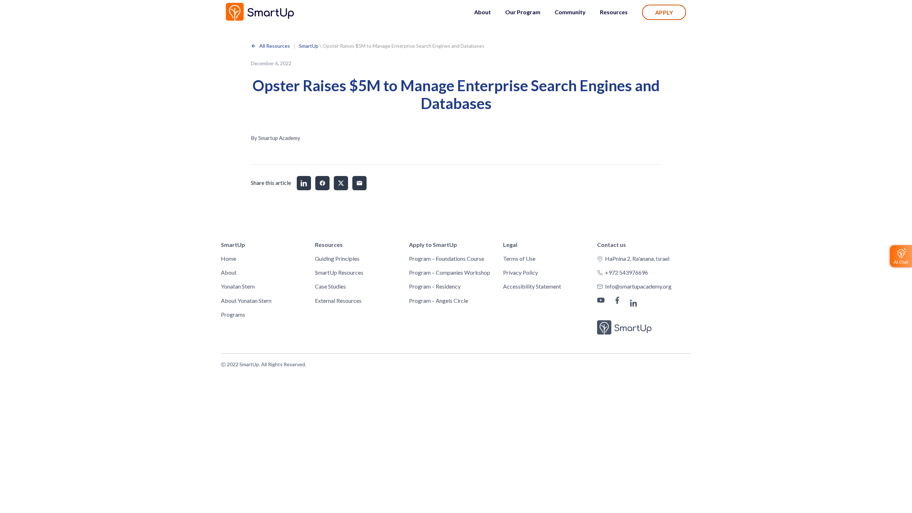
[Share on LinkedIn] (304, 183)
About (482, 12)
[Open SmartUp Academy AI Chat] (900, 256)
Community (570, 12)
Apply (664, 12)
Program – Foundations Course (446, 258)
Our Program (522, 12)
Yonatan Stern (238, 286)
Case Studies (330, 286)
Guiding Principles (337, 258)
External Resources (338, 300)
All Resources (274, 46)
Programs (233, 314)
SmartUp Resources (339, 272)
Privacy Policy (520, 272)
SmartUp (308, 46)
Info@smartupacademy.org (638, 286)
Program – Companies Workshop (449, 272)
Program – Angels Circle (438, 300)
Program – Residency (435, 286)
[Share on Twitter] (341, 183)
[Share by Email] (359, 183)
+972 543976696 (626, 272)
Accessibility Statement (532, 286)
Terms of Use (519, 258)
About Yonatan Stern (246, 300)
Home (228, 258)
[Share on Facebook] (322, 183)
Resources (614, 12)
